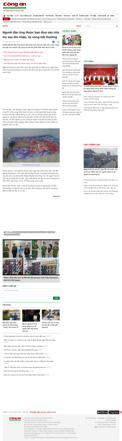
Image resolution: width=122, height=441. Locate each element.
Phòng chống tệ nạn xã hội (11, 21)
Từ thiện (93, 15)
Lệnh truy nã (47, 21)
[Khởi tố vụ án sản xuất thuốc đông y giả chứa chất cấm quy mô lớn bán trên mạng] (71, 40)
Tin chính (10, 15)
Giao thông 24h (26, 15)
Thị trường (50, 15)
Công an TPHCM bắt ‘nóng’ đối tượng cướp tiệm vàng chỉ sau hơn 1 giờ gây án (71, 112)
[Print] (58, 42)
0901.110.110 (51, 412)
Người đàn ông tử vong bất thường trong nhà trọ (29, 232)
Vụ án (17, 15)
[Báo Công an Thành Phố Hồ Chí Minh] (4, 15)
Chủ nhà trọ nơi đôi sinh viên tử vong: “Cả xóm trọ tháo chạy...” (26, 63)
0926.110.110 (41, 412)
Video (112, 15)
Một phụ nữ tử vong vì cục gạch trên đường (19, 60)
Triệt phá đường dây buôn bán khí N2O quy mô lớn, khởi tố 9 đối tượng (70, 103)
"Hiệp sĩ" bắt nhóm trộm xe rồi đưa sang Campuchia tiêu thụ (25, 367)
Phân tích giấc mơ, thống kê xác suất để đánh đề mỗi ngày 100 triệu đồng (29, 340)
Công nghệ (102, 15)
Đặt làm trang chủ (13, 412)
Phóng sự (79, 19)
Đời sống (58, 15)
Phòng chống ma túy (49, 19)
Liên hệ (25, 412)
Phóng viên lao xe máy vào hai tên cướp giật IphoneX (50, 325)
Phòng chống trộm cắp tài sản (101, 19)
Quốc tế (75, 15)
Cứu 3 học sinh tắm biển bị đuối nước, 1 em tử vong (22, 56)
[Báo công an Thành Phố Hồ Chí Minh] (14, 5)
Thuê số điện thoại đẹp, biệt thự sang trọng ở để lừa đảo (23, 354)
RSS (79, 26)
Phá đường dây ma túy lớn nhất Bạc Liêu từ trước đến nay (24, 336)
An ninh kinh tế (38, 15)
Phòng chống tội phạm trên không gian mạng (26, 19)
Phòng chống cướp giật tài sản (32, 21)
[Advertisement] (76, 7)
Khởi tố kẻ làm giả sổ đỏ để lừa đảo (16, 371)
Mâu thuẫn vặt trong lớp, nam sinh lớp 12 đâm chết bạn (23, 346)
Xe (108, 15)
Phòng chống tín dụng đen (65, 19)
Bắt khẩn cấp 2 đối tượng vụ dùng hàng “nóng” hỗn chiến (10, 325)
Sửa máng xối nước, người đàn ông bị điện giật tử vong (23, 52)
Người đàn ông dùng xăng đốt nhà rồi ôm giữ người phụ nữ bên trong (71, 94)
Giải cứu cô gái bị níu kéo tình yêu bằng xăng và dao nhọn (24, 375)
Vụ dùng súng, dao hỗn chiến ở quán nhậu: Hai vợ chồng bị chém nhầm (29, 361)
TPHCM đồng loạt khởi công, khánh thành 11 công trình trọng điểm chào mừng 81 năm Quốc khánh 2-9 (101, 88)
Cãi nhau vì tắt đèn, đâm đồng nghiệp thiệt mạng (20, 350)
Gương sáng (84, 15)
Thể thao (67, 15)
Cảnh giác (87, 19)
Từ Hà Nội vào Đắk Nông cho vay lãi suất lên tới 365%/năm (24, 357)
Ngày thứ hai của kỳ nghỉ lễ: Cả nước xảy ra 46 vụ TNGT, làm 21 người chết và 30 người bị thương (100, 171)
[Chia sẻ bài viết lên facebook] (54, 42)
